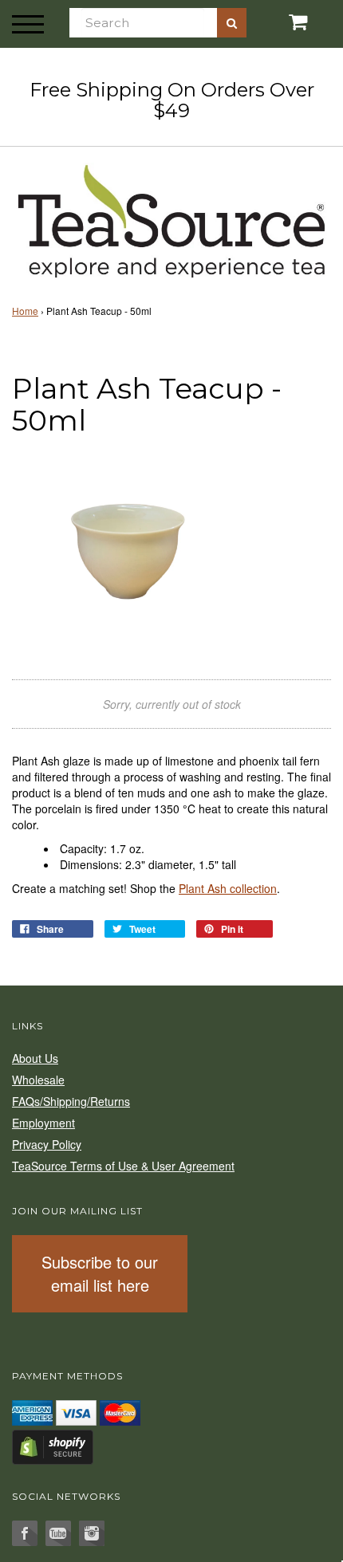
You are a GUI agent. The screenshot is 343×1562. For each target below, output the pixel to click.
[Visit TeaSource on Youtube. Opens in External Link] (58, 1533)
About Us (35, 1058)
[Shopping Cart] (285, 22)
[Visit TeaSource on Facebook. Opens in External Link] (24, 1533)
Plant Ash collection (228, 888)
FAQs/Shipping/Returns (71, 1101)
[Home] (171, 218)
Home (25, 310)
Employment (43, 1123)
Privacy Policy (46, 1144)
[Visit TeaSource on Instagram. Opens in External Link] (91, 1533)
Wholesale (38, 1080)
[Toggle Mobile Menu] (28, 24)
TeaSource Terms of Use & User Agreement (123, 1166)
